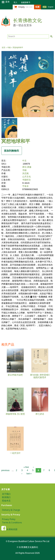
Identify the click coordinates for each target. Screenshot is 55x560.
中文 (44, 7)
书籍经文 (26, 180)
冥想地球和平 (15, 141)
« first (26, 467)
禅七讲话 (40, 414)
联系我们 (6, 497)
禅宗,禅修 (26, 167)
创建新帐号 (25, 2)
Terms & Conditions (12, 522)
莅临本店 (6, 500)
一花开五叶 (15, 453)
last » (29, 473)
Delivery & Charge (11, 509)
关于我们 (6, 493)
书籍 (9, 48)
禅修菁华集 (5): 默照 (15, 414)
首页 (3, 48)
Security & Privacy (10, 514)
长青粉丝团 (12, 529)
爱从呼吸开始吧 (15, 375)
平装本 (25, 186)
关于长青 (5, 489)
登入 (15, 2)
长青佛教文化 (27, 20)
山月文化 (26, 176)
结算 (37, 6)
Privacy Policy (8, 519)
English (50, 7)
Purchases (6, 505)
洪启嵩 (25, 173)
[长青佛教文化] (5, 25)
